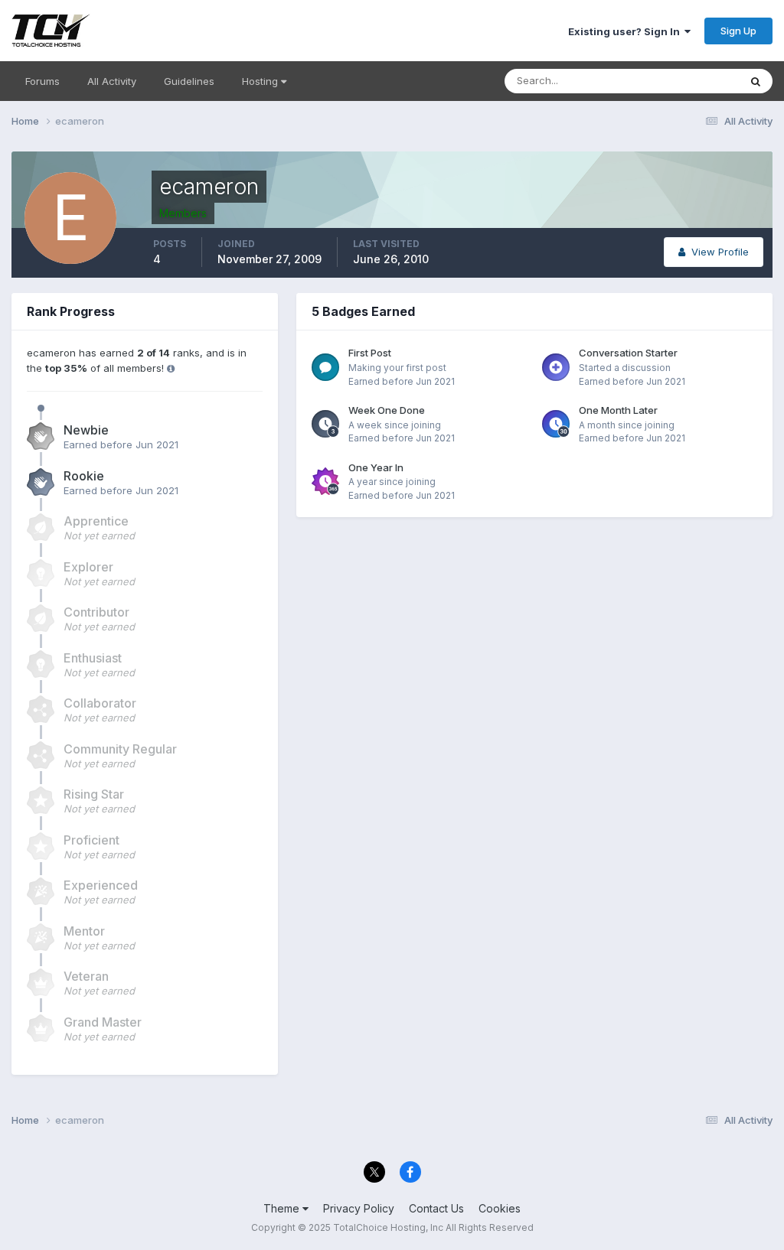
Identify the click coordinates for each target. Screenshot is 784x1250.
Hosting (261, 81)
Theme (282, 1208)
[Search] (756, 81)
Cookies (500, 1208)
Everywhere (691, 80)
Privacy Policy (358, 1208)
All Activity (111, 81)
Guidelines (189, 81)
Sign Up (738, 30)
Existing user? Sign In (626, 31)
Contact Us (436, 1208)
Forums (42, 81)
